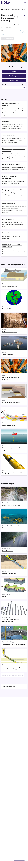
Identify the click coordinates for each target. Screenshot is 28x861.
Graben (4, 596)
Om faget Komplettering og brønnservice (10, 104)
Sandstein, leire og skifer (9, 286)
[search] (24, 87)
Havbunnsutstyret (7, 528)
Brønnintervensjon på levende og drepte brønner (12, 245)
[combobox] (12, 87)
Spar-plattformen (7, 550)
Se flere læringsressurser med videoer (12, 675)
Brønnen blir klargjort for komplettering (9, 177)
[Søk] (20, 2)
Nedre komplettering (8, 203)
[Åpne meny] (25, 2)
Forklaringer (5, 121)
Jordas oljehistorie (7, 354)
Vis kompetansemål (8, 38)
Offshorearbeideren (8, 135)
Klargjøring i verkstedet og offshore (13, 190)
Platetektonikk (6, 309)
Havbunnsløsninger (8, 233)
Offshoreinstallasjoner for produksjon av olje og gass (13, 149)
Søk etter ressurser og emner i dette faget (13, 84)
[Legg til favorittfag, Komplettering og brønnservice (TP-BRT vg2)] (25, 15)
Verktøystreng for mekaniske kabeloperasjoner (11, 620)
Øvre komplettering (8, 219)
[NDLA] (5, 2)
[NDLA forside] (2, 9)
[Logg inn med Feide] (16, 2)
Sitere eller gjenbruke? (9, 686)
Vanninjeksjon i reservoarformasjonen (13, 644)
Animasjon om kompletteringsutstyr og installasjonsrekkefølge (13, 668)
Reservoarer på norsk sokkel (11, 164)
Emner (14, 71)
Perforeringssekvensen (9, 573)
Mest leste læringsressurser (14, 76)
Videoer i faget (14, 80)
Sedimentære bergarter (9, 331)
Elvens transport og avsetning (11, 505)
